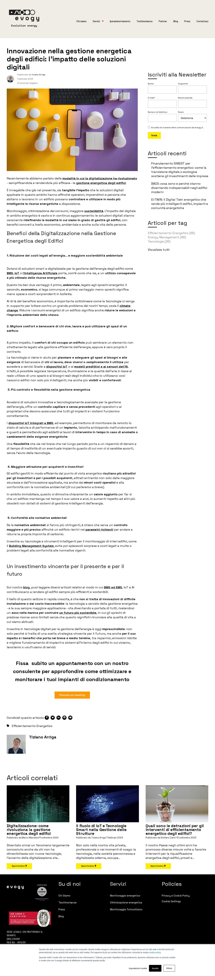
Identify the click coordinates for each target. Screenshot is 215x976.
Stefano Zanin (168, 837)
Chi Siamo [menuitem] (64, 895)
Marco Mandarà (30, 837)
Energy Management (167, 237)
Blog (175, 21)
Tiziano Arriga (38, 74)
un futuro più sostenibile (77, 613)
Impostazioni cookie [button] (138, 968)
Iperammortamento (120, 21)
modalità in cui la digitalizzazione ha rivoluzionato (99, 178)
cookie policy (155, 952)
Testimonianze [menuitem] (67, 902)
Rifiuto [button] (169, 968)
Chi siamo (81, 21)
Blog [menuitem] (61, 916)
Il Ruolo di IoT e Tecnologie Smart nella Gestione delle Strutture (101, 829)
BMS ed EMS (113, 587)
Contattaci (202, 21)
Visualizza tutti (158, 250)
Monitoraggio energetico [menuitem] (125, 895)
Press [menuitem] (61, 909)
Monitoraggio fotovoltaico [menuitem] (126, 909)
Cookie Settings (171, 901)
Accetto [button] (155, 968)
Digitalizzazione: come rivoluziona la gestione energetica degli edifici (29, 829)
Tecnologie (159, 241)
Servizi (96, 21)
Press (187, 21)
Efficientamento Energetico (32, 726)
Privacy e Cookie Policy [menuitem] (176, 895)
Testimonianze (145, 21)
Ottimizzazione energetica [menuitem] (126, 902)
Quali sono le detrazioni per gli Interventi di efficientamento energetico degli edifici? (175, 829)
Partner (163, 21)
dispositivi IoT (57, 366)
